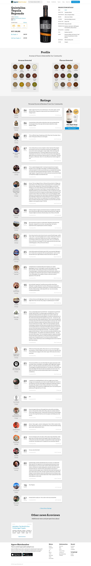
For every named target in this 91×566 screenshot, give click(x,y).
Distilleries (53, 1)
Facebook (72, 546)
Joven (50, 553)
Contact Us (61, 552)
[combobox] (35, 2)
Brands (48, 1)
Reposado (51, 555)
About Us (68, 1)
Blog (63, 1)
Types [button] (59, 1)
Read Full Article (22, 536)
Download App (75, 1)
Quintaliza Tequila (20, 18)
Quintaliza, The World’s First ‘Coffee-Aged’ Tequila (20, 527)
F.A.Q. (60, 549)
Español (72, 555)
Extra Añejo (51, 558)
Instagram (73, 549)
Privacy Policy (62, 550)
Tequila (16, 16)
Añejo (50, 556)
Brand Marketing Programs (62, 554)
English (72, 553)
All (49, 550)
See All (25, 22)
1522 (14, 19)
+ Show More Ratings (45, 508)
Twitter (72, 547)
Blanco (50, 552)
